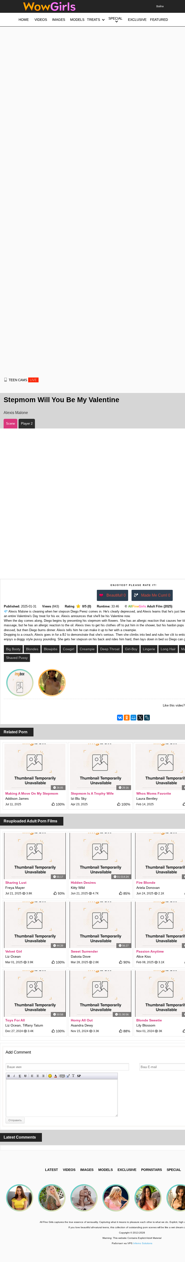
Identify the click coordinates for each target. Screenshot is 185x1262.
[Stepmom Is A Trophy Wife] (100, 767)
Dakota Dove (81, 956)
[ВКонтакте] (120, 717)
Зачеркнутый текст (25, 1076)
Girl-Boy (131, 649)
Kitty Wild (78, 888)
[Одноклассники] (127, 717)
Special (174, 1170)
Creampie (87, 649)
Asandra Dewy (82, 1025)
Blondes (32, 649)
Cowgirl (68, 649)
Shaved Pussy (17, 658)
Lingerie (149, 649)
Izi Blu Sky (78, 798)
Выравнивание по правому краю (43, 1076)
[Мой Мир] (133, 717)
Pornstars (151, 1170)
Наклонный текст (14, 1076)
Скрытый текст (62, 1076)
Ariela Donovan (148, 888)
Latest (51, 1170)
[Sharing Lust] (35, 856)
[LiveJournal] (147, 717)
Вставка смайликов (50, 1076)
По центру (37, 1076)
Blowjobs (50, 649)
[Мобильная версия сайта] (5, 380)
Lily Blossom (145, 1025)
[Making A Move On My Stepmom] (35, 767)
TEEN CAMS (23, 380)
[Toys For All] (35, 993)
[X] (140, 717)
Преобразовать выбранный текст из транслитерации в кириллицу (73, 1076)
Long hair (168, 649)
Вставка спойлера (79, 1076)
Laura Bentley (147, 798)
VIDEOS (69, 1170)
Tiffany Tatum (33, 1025)
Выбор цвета (55, 1076)
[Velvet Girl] (35, 925)
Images (86, 1170)
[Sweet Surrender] (100, 925)
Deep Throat (109, 649)
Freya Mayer (15, 888)
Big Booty (13, 649)
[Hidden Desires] (100, 856)
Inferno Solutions (142, 1243)
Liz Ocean (13, 956)
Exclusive (127, 1170)
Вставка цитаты (68, 1076)
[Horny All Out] (100, 993)
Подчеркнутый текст (20, 1076)
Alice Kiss (143, 956)
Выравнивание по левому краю (32, 1076)
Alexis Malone (16, 413)
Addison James (17, 798)
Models (105, 1170)
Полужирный (9, 1076)
